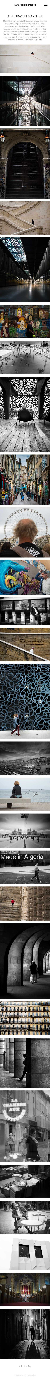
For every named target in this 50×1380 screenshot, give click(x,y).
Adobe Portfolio (29, 1375)
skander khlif (25, 5)
